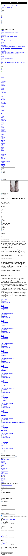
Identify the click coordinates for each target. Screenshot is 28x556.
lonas (7, 52)
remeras (10, 36)
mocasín (17, 40)
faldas (8, 48)
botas (13, 40)
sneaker (2, 42)
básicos (14, 62)
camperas (16, 48)
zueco (2, 40)
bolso (6, 53)
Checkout (3, 543)
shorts (9, 46)
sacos (2, 113)
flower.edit (3, 85)
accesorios (7, 32)
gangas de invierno (5, 161)
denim (2, 36)
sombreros (3, 52)
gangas (2, 162)
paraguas (3, 53)
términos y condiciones (10, 519)
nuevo (17, 62)
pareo (9, 53)
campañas (3, 165)
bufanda (20, 52)
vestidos (13, 46)
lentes (23, 52)
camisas (23, 46)
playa (6, 48)
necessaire (11, 52)
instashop (3, 166)
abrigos (2, 48)
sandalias (9, 40)
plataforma (21, 40)
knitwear (12, 32)
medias (16, 52)
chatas (5, 40)
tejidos (2, 46)
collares (13, 53)
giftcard (16, 32)
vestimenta (9, 62)
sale (5, 62)
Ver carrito (3, 536)
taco (26, 40)
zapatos (2, 32)
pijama (20, 48)
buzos (2, 115)
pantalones (18, 46)
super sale (3, 158)
